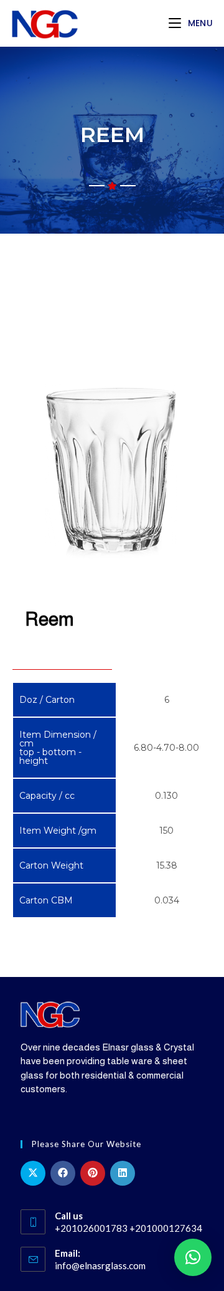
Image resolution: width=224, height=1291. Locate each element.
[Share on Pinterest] (92, 1173)
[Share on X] (33, 1173)
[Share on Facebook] (62, 1173)
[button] (193, 1257)
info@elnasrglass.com (100, 1265)
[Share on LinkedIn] (122, 1173)
